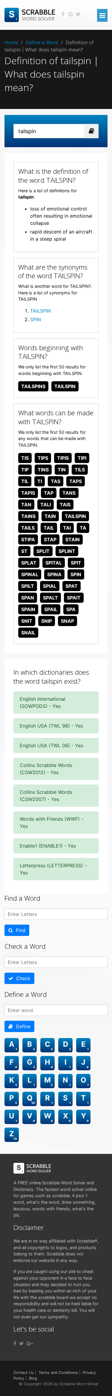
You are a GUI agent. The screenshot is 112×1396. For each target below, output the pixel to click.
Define (21, 1026)
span (27, 598)
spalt (50, 598)
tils (80, 470)
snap (67, 621)
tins (43, 470)
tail (49, 528)
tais (65, 505)
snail (28, 633)
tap (48, 493)
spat (71, 586)
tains (28, 516)
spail (50, 609)
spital (53, 563)
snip (46, 621)
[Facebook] (14, 1343)
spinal (29, 574)
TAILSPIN (40, 311)
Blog (33, 1378)
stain (72, 539)
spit (76, 563)
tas (55, 481)
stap (50, 539)
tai (67, 528)
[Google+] (30, 1343)
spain (28, 609)
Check (21, 978)
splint (67, 551)
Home (11, 42)
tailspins (33, 386)
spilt (27, 586)
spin (75, 574)
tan (26, 505)
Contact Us (23, 1372)
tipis (63, 458)
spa (71, 609)
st (24, 551)
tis (25, 458)
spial (49, 586)
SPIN (35, 319)
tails (28, 528)
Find (19, 930)
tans (69, 493)
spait (74, 598)
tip (25, 470)
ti (39, 481)
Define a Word (42, 42)
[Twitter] (21, 1343)
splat (28, 563)
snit (26, 621)
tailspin (65, 386)
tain (50, 516)
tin (62, 470)
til (24, 481)
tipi (82, 458)
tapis (28, 493)
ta (83, 528)
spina (54, 574)
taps (75, 481)
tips (43, 458)
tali (45, 505)
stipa (28, 539)
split (43, 551)
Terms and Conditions (58, 1372)
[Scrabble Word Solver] (30, 14)
